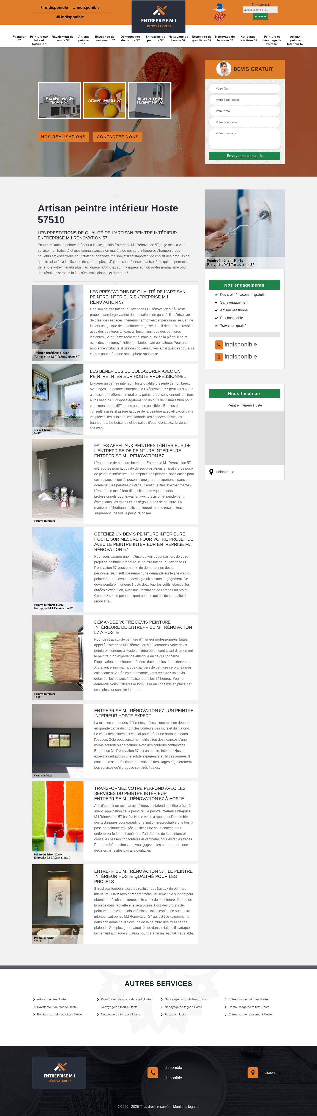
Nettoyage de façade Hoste (183, 1007)
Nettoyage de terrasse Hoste (120, 1014)
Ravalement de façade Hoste (57, 1007)
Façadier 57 (19, 38)
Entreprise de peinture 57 (155, 38)
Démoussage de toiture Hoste (249, 1007)
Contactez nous (118, 137)
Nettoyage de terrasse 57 (225, 38)
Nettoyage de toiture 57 (248, 38)
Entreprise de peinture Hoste (248, 999)
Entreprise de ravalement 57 (104, 38)
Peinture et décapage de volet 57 (271, 40)
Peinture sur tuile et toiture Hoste (59, 1014)
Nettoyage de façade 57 (178, 38)
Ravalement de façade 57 (63, 38)
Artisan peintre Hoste (51, 999)
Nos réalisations (63, 137)
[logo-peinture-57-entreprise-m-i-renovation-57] (158, 16)
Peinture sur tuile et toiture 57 (39, 40)
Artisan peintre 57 (83, 40)
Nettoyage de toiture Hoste (119, 1007)
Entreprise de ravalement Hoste (250, 1014)
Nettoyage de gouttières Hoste (185, 999)
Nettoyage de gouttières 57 (202, 38)
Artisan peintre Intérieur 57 (295, 40)
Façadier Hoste (175, 1014)
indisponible (56, 7)
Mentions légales (186, 1106)
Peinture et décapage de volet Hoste (126, 999)
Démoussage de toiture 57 (130, 38)
